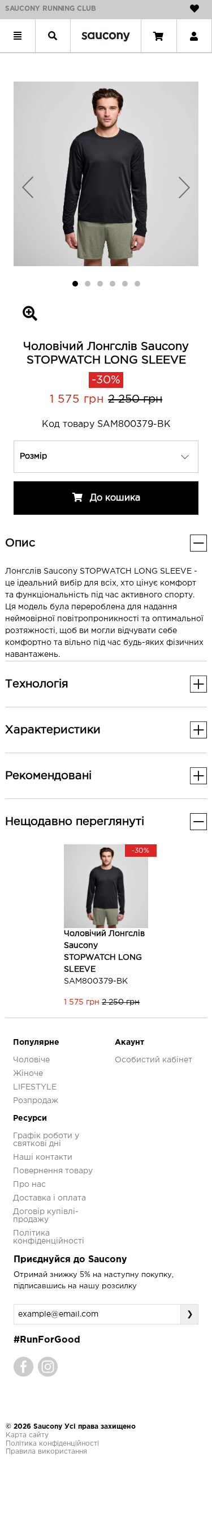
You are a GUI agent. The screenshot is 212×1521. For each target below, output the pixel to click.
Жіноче (28, 1073)
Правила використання (46, 1452)
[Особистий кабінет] (194, 35)
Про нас (29, 1184)
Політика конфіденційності (52, 1444)
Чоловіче (31, 1060)
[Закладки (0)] (194, 8)
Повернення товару (53, 1171)
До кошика (113, 498)
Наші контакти (42, 1157)
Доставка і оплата (49, 1198)
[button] (27, 187)
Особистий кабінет (153, 1060)
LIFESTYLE (35, 1087)
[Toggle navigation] (17, 35)
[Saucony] (105, 35)
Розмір (33, 456)
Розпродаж (35, 1100)
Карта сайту (27, 1435)
